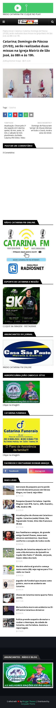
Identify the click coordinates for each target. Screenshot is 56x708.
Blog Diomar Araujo (13, 61)
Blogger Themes (29, 701)
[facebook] (15, 470)
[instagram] (41, 470)
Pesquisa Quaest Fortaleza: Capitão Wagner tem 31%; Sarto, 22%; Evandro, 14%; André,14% (34, 504)
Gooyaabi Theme (28, 704)
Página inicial (8, 31)
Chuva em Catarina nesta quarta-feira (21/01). (34, 596)
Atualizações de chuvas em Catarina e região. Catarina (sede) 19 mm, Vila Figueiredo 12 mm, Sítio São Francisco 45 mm (34, 519)
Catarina (18, 31)
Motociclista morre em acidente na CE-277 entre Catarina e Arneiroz (34, 608)
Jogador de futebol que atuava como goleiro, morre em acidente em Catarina (34, 583)
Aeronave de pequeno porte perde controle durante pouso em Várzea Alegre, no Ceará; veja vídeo (33, 490)
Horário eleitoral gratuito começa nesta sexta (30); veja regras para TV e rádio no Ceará (34, 569)
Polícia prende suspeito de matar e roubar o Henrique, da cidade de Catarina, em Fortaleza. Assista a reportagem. (33, 623)
